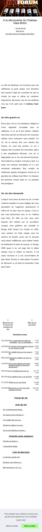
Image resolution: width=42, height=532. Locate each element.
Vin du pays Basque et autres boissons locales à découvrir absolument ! (19, 365)
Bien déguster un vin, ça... (12, 467)
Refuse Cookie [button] (12, 526)
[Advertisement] (21, 58)
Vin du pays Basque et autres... (14, 430)
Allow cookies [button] (29, 526)
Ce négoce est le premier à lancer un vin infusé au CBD (21, 347)
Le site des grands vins (11, 457)
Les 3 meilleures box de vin (19, 371)
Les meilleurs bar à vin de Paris (20, 377)
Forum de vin (21, 28)
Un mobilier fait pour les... (12, 420)
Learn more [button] (21, 520)
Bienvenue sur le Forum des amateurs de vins (8, 326)
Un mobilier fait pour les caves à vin (20, 353)
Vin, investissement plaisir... (13, 409)
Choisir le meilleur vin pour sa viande (20, 358)
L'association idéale (10, 446)
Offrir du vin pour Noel (32, 324)
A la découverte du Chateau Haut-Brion (19, 34)
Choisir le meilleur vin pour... (13, 425)
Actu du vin (20, 31)
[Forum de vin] (21, 8)
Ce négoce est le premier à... (13, 415)
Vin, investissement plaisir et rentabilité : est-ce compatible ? (21, 341)
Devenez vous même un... (12, 462)
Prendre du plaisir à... (11, 441)
